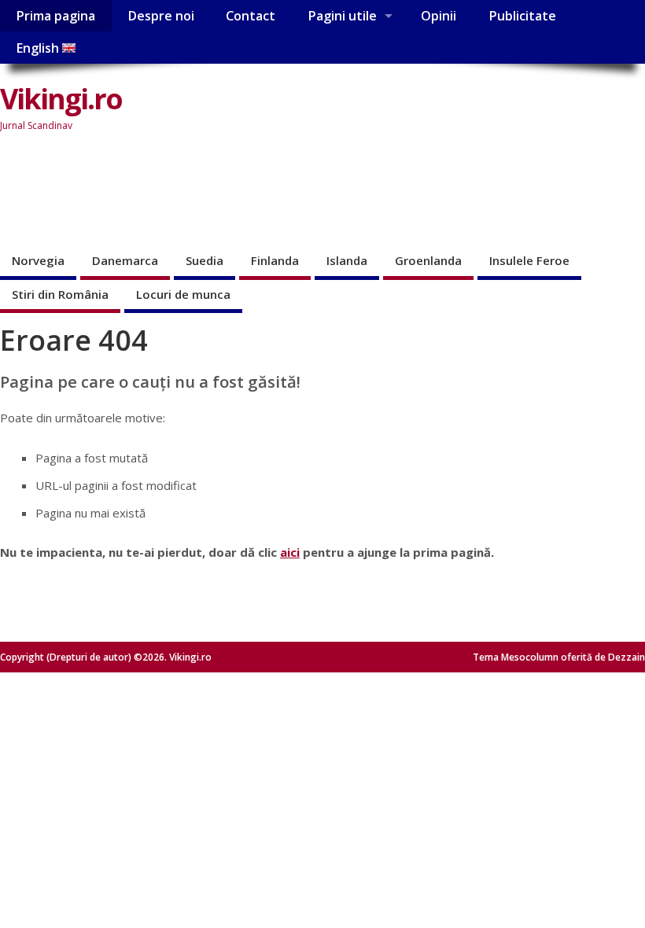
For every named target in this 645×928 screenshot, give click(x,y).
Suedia (204, 260)
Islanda (346, 260)
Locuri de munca (183, 294)
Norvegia (38, 260)
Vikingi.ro (61, 98)
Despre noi (160, 15)
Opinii (438, 15)
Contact (250, 15)
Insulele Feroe (529, 260)
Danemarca (125, 260)
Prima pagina (55, 15)
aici (290, 552)
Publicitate (522, 15)
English (39, 48)
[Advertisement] (286, 192)
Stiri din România (60, 294)
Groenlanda (428, 260)
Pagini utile (342, 15)
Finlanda (275, 260)
